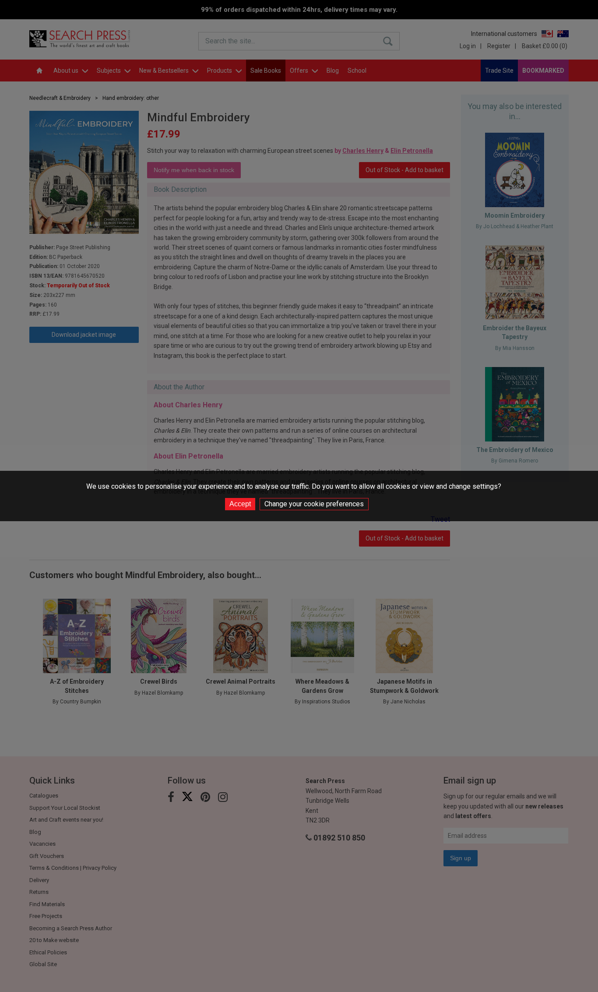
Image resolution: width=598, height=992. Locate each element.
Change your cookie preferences (314, 504)
